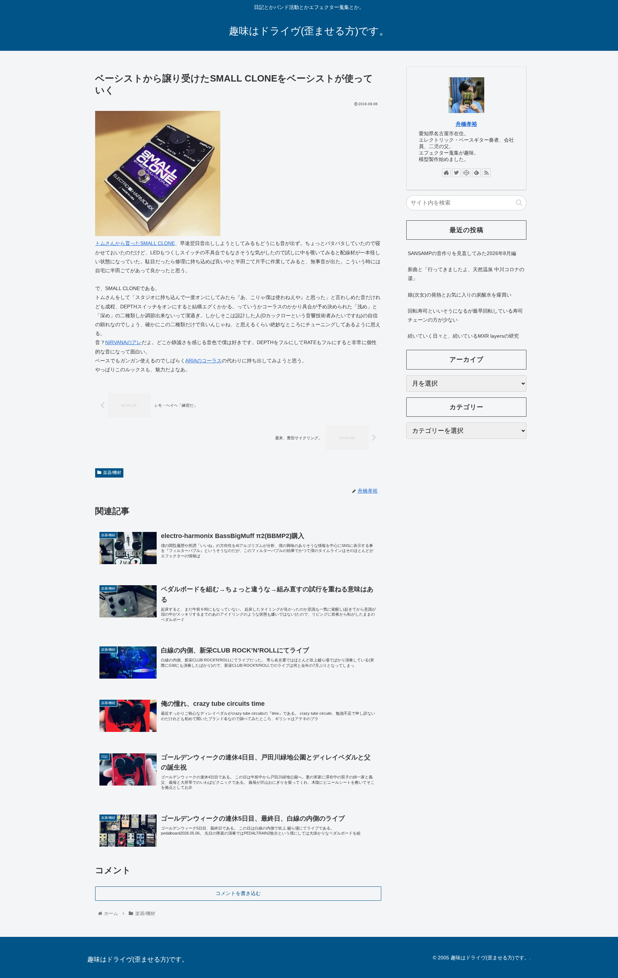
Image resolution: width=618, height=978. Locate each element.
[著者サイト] (446, 172)
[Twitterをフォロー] (456, 172)
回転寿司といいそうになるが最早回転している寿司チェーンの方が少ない (465, 315)
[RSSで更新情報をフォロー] (486, 172)
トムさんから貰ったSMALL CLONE (135, 243)
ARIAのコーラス (203, 360)
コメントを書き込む (238, 893)
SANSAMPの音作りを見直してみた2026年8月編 (462, 253)
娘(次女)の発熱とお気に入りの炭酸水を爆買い (459, 295)
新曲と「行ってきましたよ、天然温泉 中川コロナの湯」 (466, 273)
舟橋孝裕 (466, 124)
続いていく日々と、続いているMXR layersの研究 (463, 336)
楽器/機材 (112, 472)
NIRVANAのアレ (123, 342)
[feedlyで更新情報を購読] (476, 172)
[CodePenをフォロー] (466, 172)
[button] (519, 203)
